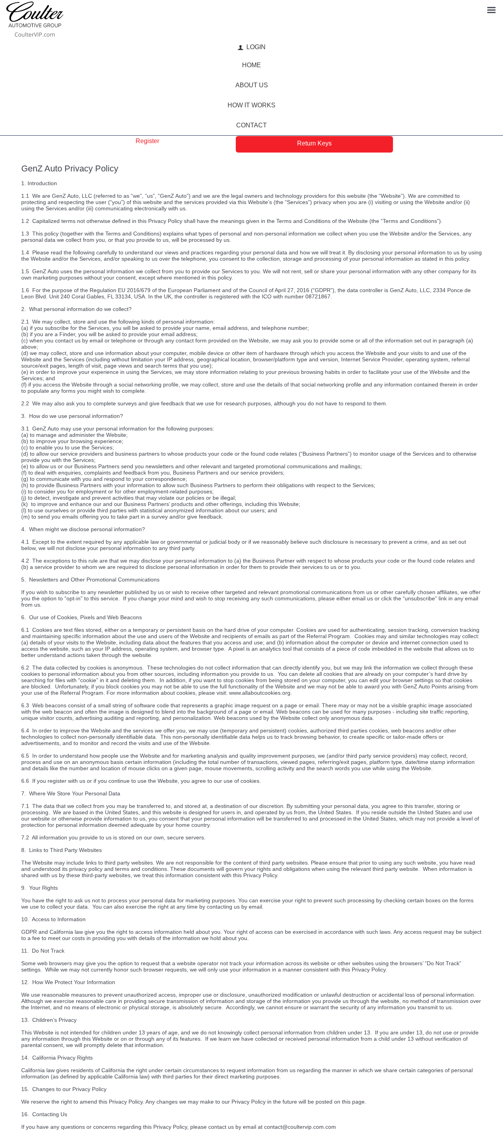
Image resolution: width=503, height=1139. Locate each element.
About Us (251, 85)
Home (251, 65)
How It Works (251, 105)
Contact (251, 125)
